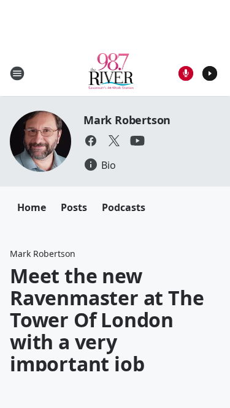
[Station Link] (111, 73)
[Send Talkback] (185, 73)
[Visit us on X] (114, 140)
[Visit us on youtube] (137, 140)
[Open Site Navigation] (17, 73)
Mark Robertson (127, 120)
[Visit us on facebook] (90, 140)
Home (31, 207)
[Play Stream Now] (209, 73)
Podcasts (123, 207)
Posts (74, 207)
